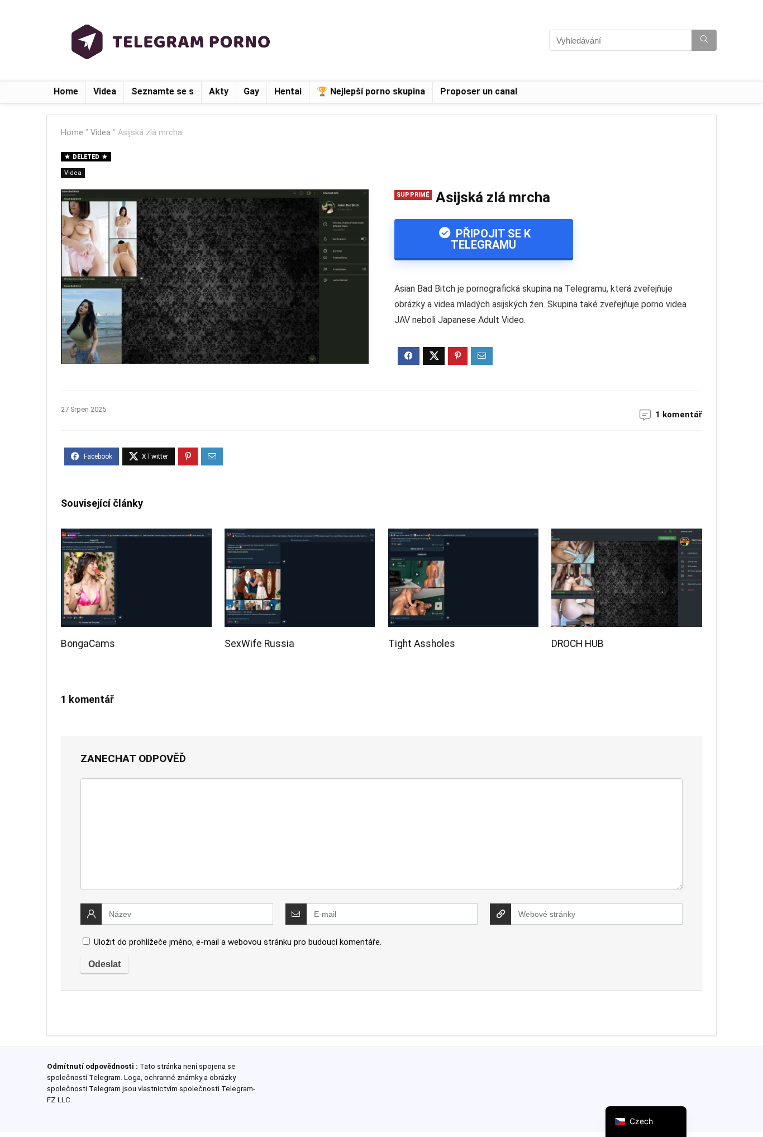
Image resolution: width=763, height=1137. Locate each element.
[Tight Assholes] (463, 536)
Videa (104, 91)
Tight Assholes (421, 643)
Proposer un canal (478, 91)
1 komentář (678, 415)
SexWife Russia (259, 643)
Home (66, 91)
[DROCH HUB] (626, 536)
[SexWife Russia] (300, 536)
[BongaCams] (136, 536)
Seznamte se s (162, 91)
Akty (218, 91)
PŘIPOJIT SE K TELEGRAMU (491, 239)
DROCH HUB (577, 643)
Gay (251, 91)
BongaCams (88, 643)
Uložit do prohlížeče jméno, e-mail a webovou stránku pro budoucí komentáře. (238, 942)
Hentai (288, 91)
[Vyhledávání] (704, 40)
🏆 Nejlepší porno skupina (371, 91)
